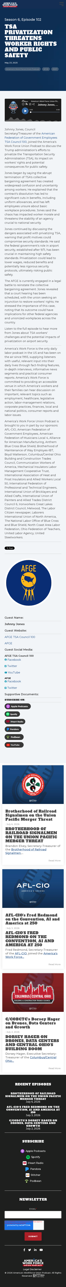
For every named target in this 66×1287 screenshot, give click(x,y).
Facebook (14, 659)
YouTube (13, 672)
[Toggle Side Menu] (61, 3)
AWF (55, 69)
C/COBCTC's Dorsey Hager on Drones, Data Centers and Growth (32, 1023)
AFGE (46, 69)
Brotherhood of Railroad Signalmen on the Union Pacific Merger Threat (30, 815)
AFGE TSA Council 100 (20, 637)
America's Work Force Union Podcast (22, 69)
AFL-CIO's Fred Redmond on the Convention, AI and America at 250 (32, 919)
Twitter (11, 666)
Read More (55, 860)
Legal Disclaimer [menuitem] (32, 1269)
